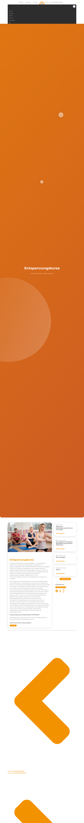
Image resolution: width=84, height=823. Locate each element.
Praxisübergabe (54, 2)
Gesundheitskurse (60, 587)
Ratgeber (61, 2)
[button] (65, 579)
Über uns (47, 2)
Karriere (78, 2)
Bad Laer (13, 625)
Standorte (35, 2)
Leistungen (28, 2)
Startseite (21, 2)
